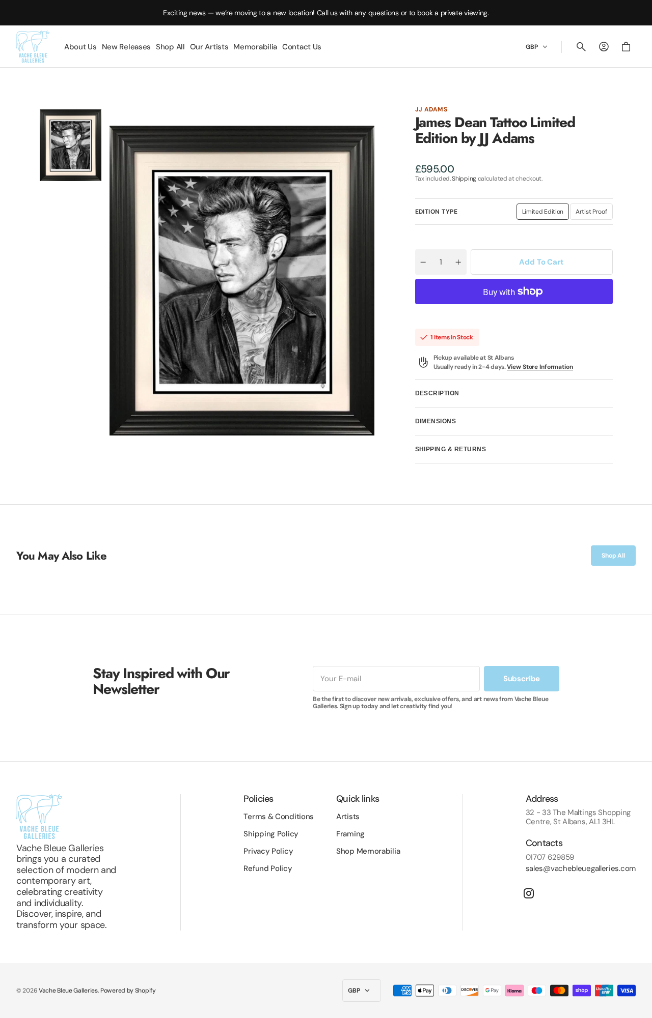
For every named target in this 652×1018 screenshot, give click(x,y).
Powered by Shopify (128, 990)
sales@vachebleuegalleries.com (581, 868)
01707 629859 (550, 857)
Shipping (464, 178)
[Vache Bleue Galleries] (32, 46)
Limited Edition (545, 214)
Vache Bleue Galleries (68, 990)
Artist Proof (594, 214)
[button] (581, 47)
